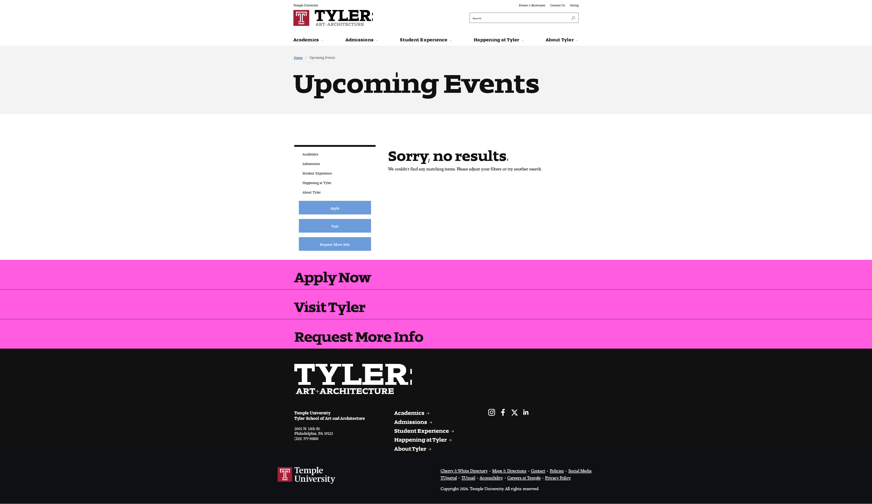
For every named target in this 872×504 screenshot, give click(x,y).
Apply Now (332, 273)
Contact (538, 469)
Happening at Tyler (496, 38)
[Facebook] (503, 413)
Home (298, 57)
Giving (574, 4)
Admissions (359, 38)
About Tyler (560, 38)
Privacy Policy (558, 476)
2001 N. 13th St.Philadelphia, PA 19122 (313, 430)
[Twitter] (514, 413)
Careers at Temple (523, 476)
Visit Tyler (329, 303)
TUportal (449, 476)
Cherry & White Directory (464, 469)
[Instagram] (492, 413)
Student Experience (423, 38)
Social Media (580, 469)
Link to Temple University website (306, 475)
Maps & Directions (509, 469)
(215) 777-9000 (306, 437)
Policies (557, 469)
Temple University (305, 4)
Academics (306, 38)
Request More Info (358, 333)
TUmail (468, 476)
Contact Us (557, 4)
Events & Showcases (532, 4)
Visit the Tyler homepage (355, 379)
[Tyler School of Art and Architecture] (363, 18)
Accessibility (491, 476)
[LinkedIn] (526, 413)
